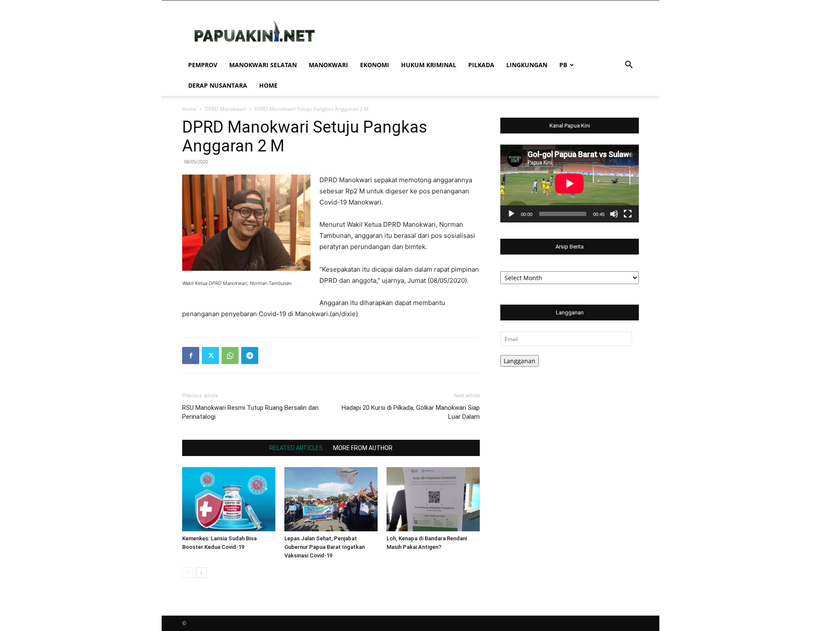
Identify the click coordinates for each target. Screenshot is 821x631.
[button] (628, 66)
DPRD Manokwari (225, 109)
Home (268, 85)
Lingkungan (526, 65)
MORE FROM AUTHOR (363, 448)
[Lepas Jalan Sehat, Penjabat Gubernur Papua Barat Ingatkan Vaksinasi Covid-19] (331, 499)
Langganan (519, 361)
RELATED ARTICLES (296, 448)
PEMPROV (202, 65)
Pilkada (481, 65)
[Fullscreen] (627, 214)
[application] (569, 183)
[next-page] (201, 572)
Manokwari (328, 65)
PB (563, 65)
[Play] (511, 214)
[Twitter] (210, 355)
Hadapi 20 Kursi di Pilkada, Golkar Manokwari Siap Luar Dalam (411, 412)
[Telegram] (249, 355)
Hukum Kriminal (428, 65)
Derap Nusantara (217, 85)
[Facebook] (190, 355)
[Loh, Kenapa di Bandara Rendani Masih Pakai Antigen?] (433, 499)
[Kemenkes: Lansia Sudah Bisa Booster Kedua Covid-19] (228, 499)
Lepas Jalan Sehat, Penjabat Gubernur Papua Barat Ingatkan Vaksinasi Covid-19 (324, 547)
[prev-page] (187, 572)
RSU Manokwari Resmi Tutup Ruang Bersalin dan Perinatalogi (250, 412)
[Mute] (614, 214)
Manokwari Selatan (263, 65)
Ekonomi (374, 65)
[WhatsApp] (230, 355)
